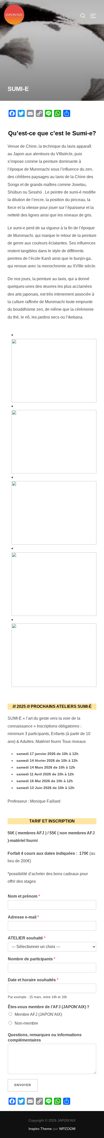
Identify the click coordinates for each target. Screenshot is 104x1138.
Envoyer (22, 1085)
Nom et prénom (24, 896)
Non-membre (26, 1023)
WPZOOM (67, 1129)
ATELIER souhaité (26, 938)
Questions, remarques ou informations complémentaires (45, 1037)
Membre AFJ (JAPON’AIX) (38, 1014)
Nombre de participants (31, 959)
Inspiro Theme (40, 1129)
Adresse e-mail (23, 917)
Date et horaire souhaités (33, 980)
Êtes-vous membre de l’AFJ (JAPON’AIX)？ (49, 1007)
